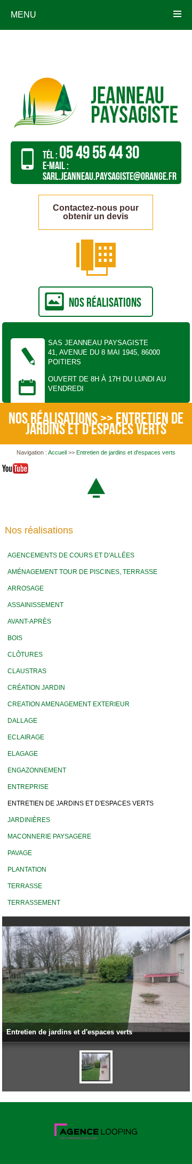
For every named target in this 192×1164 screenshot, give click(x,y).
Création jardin (36, 687)
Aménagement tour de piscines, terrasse (82, 572)
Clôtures (25, 654)
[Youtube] (15, 470)
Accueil (57, 452)
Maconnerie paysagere (49, 836)
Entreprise (28, 787)
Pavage (19, 853)
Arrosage (25, 588)
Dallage (22, 720)
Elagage (22, 754)
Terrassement (33, 902)
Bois (14, 638)
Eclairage (25, 737)
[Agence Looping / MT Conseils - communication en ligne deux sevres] (95, 1137)
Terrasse (24, 886)
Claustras (26, 671)
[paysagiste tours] (96, 130)
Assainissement (35, 605)
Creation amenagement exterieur (68, 704)
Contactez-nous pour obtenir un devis (96, 212)
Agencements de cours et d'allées (70, 555)
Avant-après (29, 621)
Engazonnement (36, 770)
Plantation (26, 869)
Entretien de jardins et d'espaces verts (125, 452)
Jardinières (28, 820)
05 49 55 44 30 (99, 153)
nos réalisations (105, 302)
